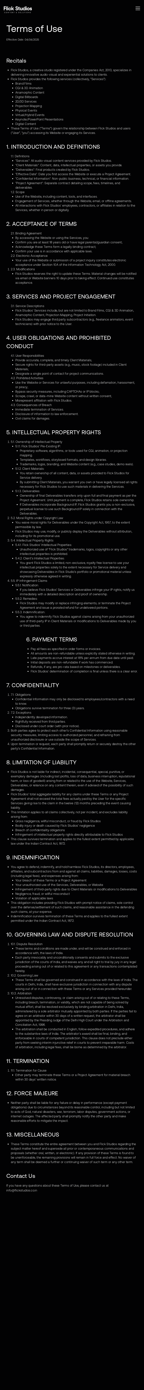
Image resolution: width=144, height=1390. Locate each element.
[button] (137, 8)
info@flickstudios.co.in (21, 1190)
